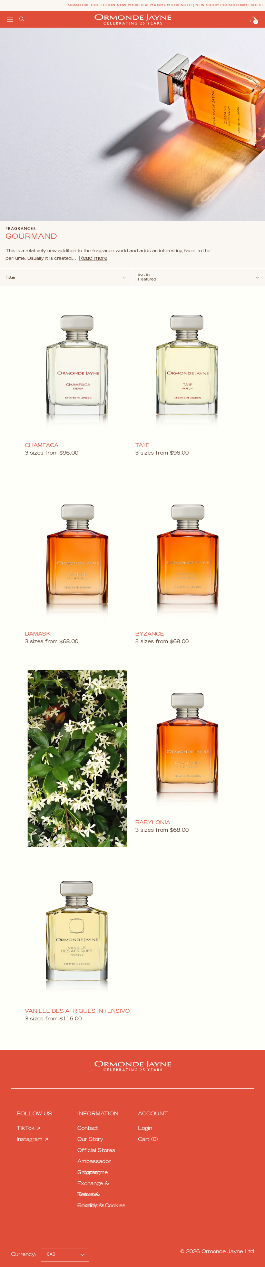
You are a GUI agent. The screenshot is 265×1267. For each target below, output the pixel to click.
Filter (11, 278)
